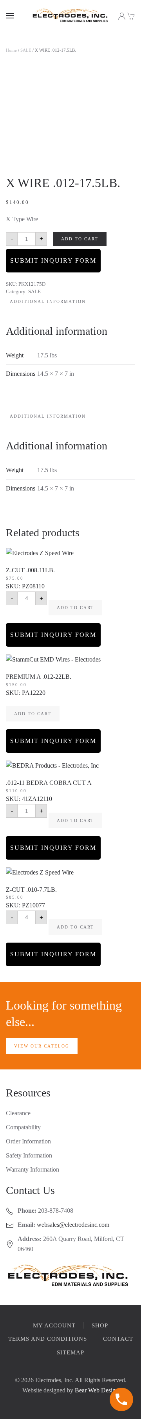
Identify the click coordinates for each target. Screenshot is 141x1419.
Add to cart (79, 238)
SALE (25, 50)
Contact (118, 1339)
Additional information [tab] (48, 301)
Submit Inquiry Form (53, 260)
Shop (100, 1325)
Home (11, 50)
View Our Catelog (41, 1046)
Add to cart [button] (75, 607)
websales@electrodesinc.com (73, 1224)
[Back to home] (70, 15)
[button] (10, 15)
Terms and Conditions (47, 1339)
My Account (54, 1325)
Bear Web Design (97, 1390)
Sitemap (70, 1352)
